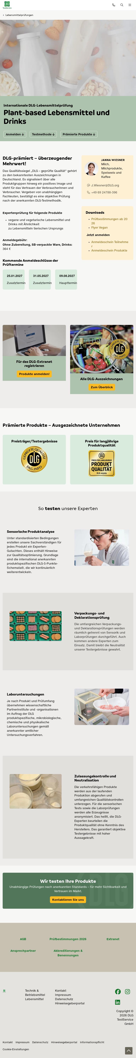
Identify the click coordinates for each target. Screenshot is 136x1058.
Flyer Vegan (99, 227)
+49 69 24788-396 (104, 192)
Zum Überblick (102, 387)
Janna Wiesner (113, 160)
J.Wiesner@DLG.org (105, 185)
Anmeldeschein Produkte (109, 250)
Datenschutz (40, 1042)
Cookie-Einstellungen (16, 1049)
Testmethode (42, 134)
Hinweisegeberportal (64, 1042)
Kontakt (8, 1042)
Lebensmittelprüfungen (19, 14)
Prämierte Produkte (77, 134)
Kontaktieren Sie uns (68, 899)
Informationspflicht (92, 1042)
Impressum (22, 1042)
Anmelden (13, 134)
